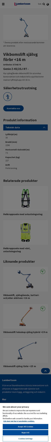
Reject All (25, 432)
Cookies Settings (25, 438)
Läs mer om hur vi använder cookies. (19, 421)
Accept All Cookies (25, 426)
